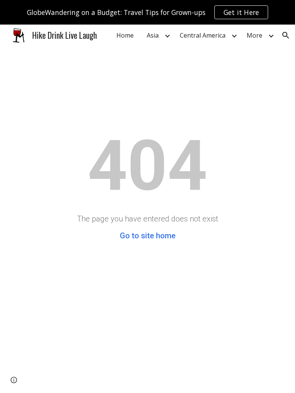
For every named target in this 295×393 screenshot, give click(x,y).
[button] (286, 35)
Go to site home (148, 235)
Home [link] (125, 35)
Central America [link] (202, 35)
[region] (147, 12)
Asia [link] (153, 35)
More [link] (254, 35)
